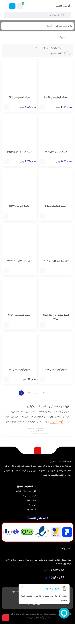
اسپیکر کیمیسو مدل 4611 (19, 97)
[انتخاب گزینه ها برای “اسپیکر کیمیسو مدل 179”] (6, 379)
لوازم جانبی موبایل (64, 26)
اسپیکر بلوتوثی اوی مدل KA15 (55, 260)
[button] (42, 107)
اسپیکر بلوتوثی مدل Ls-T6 (55, 97)
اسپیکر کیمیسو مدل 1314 (56, 369)
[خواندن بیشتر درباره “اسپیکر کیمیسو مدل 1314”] (42, 379)
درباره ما (32, 505)
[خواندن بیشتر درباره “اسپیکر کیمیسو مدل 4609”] (6, 325)
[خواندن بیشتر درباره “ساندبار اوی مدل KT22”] (6, 216)
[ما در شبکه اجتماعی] (12, 6)
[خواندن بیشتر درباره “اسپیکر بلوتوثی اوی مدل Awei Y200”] (42, 325)
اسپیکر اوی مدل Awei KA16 (19, 260)
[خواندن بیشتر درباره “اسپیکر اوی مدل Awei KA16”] (6, 270)
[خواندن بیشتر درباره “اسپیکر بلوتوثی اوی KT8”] (42, 216)
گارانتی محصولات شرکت (26, 491)
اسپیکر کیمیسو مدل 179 (19, 369)
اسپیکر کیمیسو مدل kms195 (19, 152)
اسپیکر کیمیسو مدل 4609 (19, 315)
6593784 (54, 577)
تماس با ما (31, 500)
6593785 (54, 570)
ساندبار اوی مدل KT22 (19, 206)
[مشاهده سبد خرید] (20, 6)
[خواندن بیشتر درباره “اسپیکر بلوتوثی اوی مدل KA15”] (42, 270)
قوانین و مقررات (29, 496)
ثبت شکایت (31, 509)
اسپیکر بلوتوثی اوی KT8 (55, 206)
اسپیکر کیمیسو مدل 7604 (55, 152)
